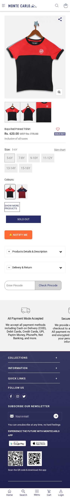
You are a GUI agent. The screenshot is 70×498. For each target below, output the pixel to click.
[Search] (59, 5)
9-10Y (34, 158)
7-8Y (22, 158)
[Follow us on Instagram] (18, 396)
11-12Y (47, 158)
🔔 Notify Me (18, 234)
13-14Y (11, 168)
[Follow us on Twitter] (24, 396)
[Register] (56, 416)
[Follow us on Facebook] (11, 396)
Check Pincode (48, 285)
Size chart (60, 149)
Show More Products (12, 207)
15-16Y (25, 168)
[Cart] (65, 5)
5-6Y (10, 158)
